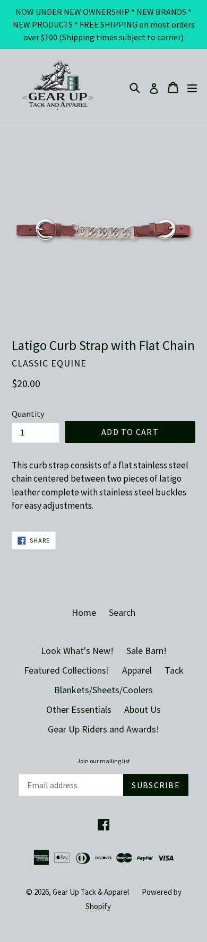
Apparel (137, 670)
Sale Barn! (146, 650)
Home (84, 612)
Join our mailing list (103, 761)
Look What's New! (77, 650)
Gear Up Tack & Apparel (91, 892)
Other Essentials (78, 709)
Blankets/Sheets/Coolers (103, 690)
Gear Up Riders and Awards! (103, 729)
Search (122, 612)
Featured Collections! (66, 670)
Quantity (28, 413)
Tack (174, 670)
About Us (142, 709)
